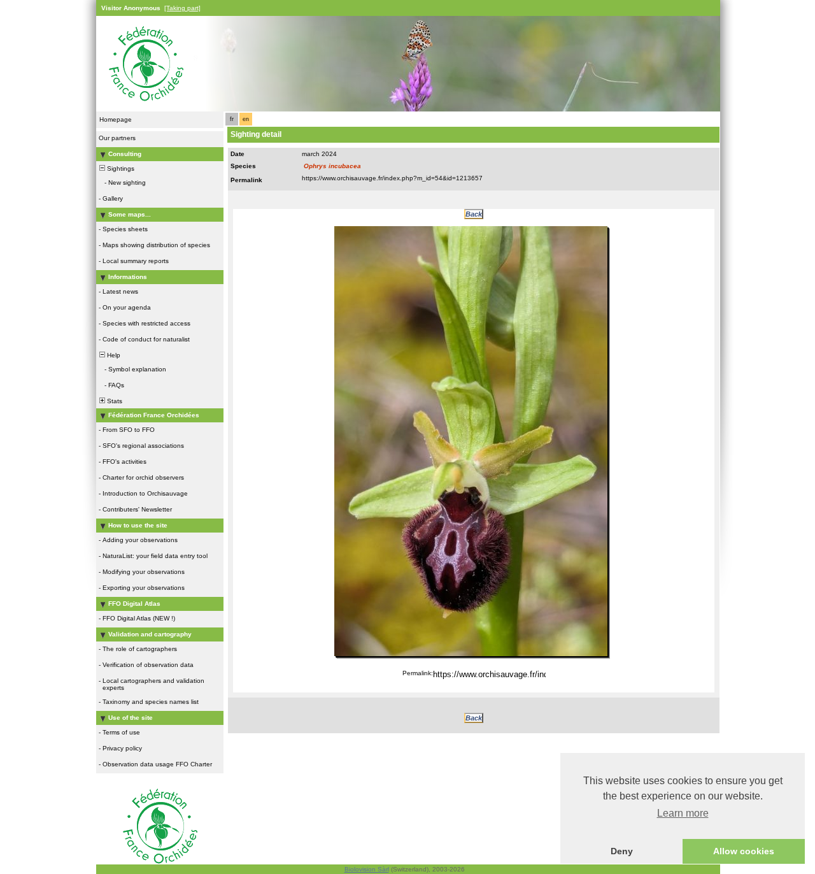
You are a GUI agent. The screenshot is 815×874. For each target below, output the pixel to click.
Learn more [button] (683, 813)
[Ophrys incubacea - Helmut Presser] (470, 441)
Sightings (119, 168)
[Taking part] (182, 7)
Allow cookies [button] (743, 851)
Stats (113, 401)
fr (232, 119)
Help (112, 355)
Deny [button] (622, 851)
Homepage (115, 119)
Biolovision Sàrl (366, 869)
